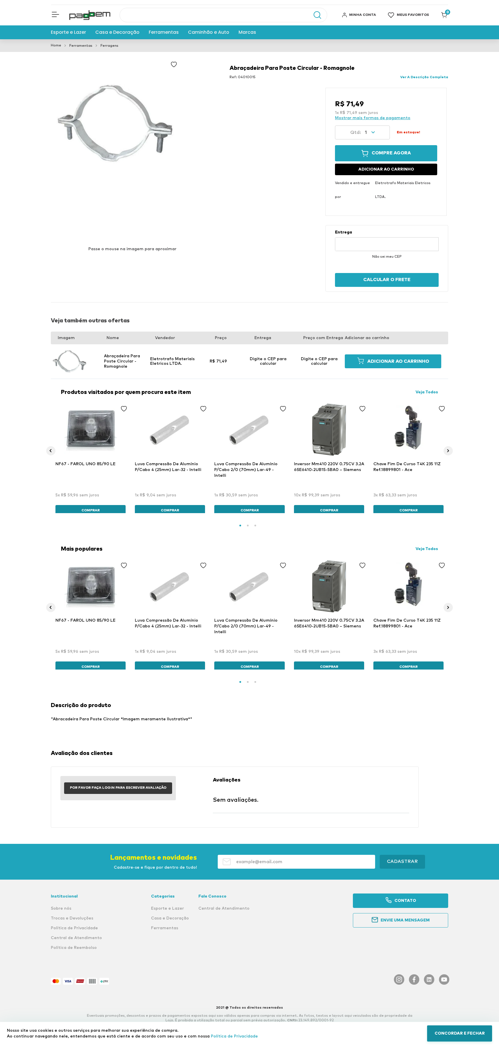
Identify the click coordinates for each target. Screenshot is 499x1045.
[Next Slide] (448, 450)
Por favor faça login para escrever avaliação (118, 788)
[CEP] (387, 240)
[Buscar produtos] (314, 15)
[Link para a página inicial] (56, 45)
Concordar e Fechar (460, 1033)
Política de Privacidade (234, 1036)
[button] (55, 15)
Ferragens (109, 46)
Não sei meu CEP (387, 257)
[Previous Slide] (50, 450)
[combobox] (223, 15)
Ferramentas (80, 46)
